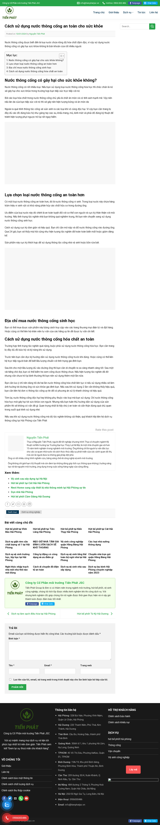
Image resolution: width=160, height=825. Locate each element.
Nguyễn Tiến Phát (37, 34)
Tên (11, 665)
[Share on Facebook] (7, 504)
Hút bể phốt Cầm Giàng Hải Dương (30, 496)
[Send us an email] (15, 798)
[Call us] (20, 798)
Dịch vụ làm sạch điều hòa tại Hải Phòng (33, 613)
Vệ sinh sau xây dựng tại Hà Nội (29, 478)
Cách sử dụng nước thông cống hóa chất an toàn (36, 71)
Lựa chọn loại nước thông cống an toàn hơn (33, 63)
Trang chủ (99, 12)
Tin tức (141, 12)
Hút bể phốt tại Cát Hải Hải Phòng (30, 483)
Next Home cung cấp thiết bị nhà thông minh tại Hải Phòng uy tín (48, 487)
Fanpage (136, 3)
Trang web (86, 665)
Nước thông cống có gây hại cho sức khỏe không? (36, 60)
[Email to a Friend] (18, 504)
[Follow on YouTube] (26, 798)
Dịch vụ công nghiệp (31, 512)
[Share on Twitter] (12, 504)
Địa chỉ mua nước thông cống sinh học (30, 67)
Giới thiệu (114, 12)
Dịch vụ (127, 12)
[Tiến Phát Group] (22, 12)
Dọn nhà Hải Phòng (22, 492)
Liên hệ (154, 12)
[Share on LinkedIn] (29, 504)
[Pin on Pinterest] (24, 504)
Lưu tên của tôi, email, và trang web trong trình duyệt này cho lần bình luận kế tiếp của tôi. (60, 679)
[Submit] (152, 26)
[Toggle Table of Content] (60, 56)
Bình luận (14, 638)
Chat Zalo (152, 3)
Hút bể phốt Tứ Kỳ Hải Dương (93, 613)
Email (48, 665)
